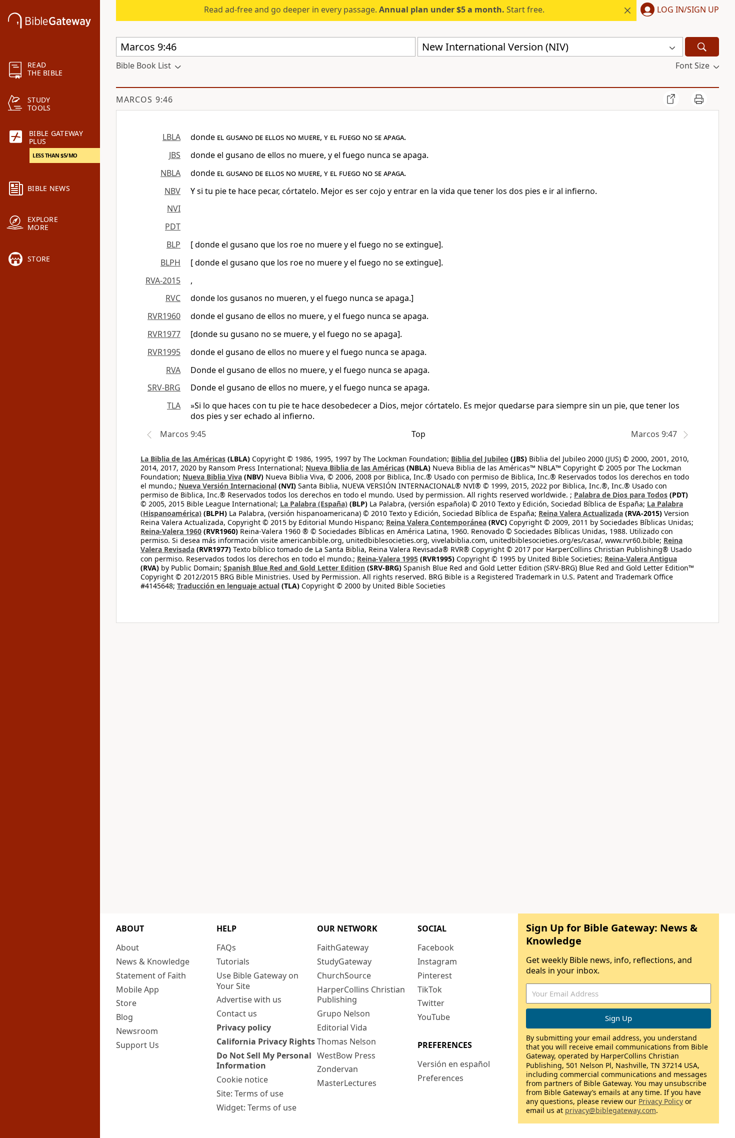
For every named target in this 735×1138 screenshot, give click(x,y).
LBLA (171, 137)
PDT (172, 226)
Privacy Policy (660, 1101)
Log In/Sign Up (688, 10)
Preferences (441, 1078)
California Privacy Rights (265, 1041)
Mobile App (137, 989)
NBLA (170, 173)
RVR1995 (164, 352)
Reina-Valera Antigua (640, 559)
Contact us (236, 1013)
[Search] (702, 46)
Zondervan (337, 1069)
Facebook (436, 947)
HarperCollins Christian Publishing (361, 995)
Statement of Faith (151, 975)
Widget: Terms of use (256, 1107)
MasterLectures (346, 1083)
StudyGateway (344, 961)
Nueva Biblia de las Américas (355, 467)
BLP (173, 244)
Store (126, 1003)
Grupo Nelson (343, 1013)
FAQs (226, 947)
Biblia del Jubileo (479, 459)
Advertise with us (249, 999)
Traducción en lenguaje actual (228, 585)
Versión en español (454, 1064)
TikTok (430, 989)
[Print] (699, 99)
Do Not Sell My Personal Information (264, 1061)
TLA (173, 405)
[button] (677, 10)
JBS (174, 155)
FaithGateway (342, 947)
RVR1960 (164, 316)
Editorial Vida (342, 1027)
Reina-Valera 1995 (387, 559)
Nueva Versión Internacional (227, 485)
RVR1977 (164, 334)
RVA (173, 370)
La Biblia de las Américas (183, 459)
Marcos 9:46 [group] (144, 99)
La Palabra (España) (314, 503)
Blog (124, 1017)
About (127, 947)
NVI (173, 208)
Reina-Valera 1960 (171, 531)
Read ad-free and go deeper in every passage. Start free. (374, 9)
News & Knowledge (153, 961)
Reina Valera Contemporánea (436, 522)
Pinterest (435, 975)
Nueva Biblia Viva (212, 477)
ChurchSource (344, 975)
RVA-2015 (163, 280)
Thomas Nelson (346, 1041)
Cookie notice (242, 1079)
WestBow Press (346, 1055)
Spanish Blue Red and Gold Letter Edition (294, 567)
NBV (172, 191)
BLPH (170, 262)
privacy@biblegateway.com (610, 1110)
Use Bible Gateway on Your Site (257, 981)
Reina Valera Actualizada (580, 513)
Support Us (137, 1045)
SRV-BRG (164, 387)
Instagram (437, 961)
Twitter (431, 1003)
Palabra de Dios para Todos (621, 495)
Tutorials (233, 961)
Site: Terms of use (250, 1093)
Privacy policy (243, 1027)
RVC (173, 298)
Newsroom (137, 1031)
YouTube (434, 1017)
